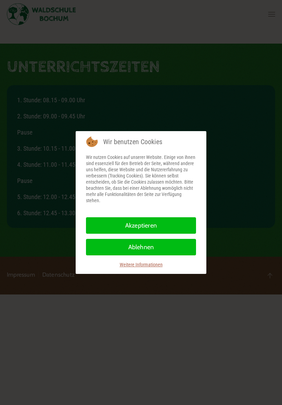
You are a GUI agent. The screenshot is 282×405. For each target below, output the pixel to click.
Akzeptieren (141, 225)
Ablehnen (141, 247)
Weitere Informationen (141, 264)
